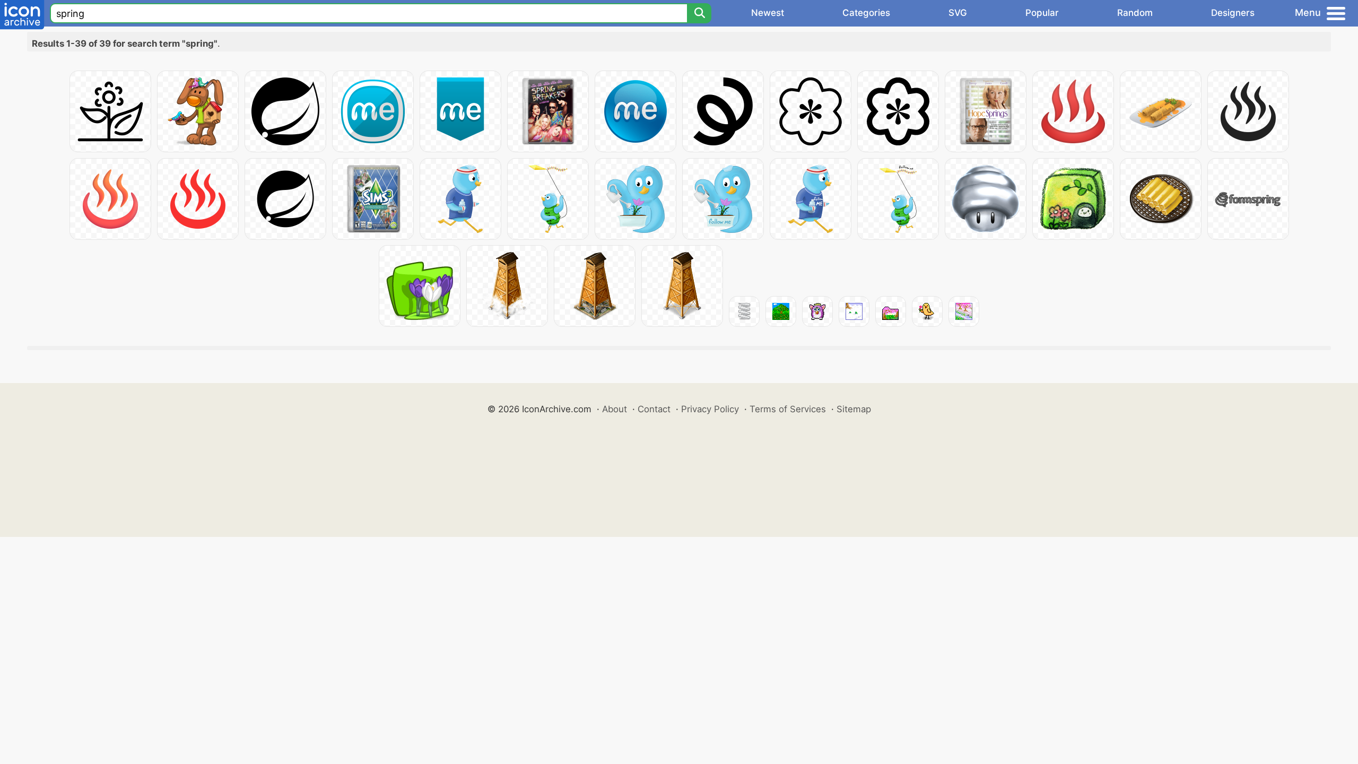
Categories (866, 12)
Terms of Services (788, 409)
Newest (767, 12)
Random (1135, 12)
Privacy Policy (710, 409)
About (614, 409)
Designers (1233, 12)
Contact (654, 409)
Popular (1042, 12)
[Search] (699, 13)
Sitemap (854, 409)
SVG (957, 12)
